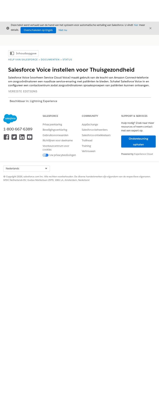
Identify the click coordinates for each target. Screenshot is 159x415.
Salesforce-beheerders (95, 129)
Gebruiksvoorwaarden (55, 135)
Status (67, 59)
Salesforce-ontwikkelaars (96, 135)
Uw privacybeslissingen (62, 155)
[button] (26, 168)
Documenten (50, 59)
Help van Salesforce (23, 59)
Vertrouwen (88, 151)
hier (136, 25)
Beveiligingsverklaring (55, 129)
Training (86, 146)
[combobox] (26, 168)
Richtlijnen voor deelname (58, 140)
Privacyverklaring (52, 124)
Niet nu (63, 30)
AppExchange (90, 124)
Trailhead (87, 140)
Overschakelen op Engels (38, 30)
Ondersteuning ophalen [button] (138, 141)
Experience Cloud (143, 154)
